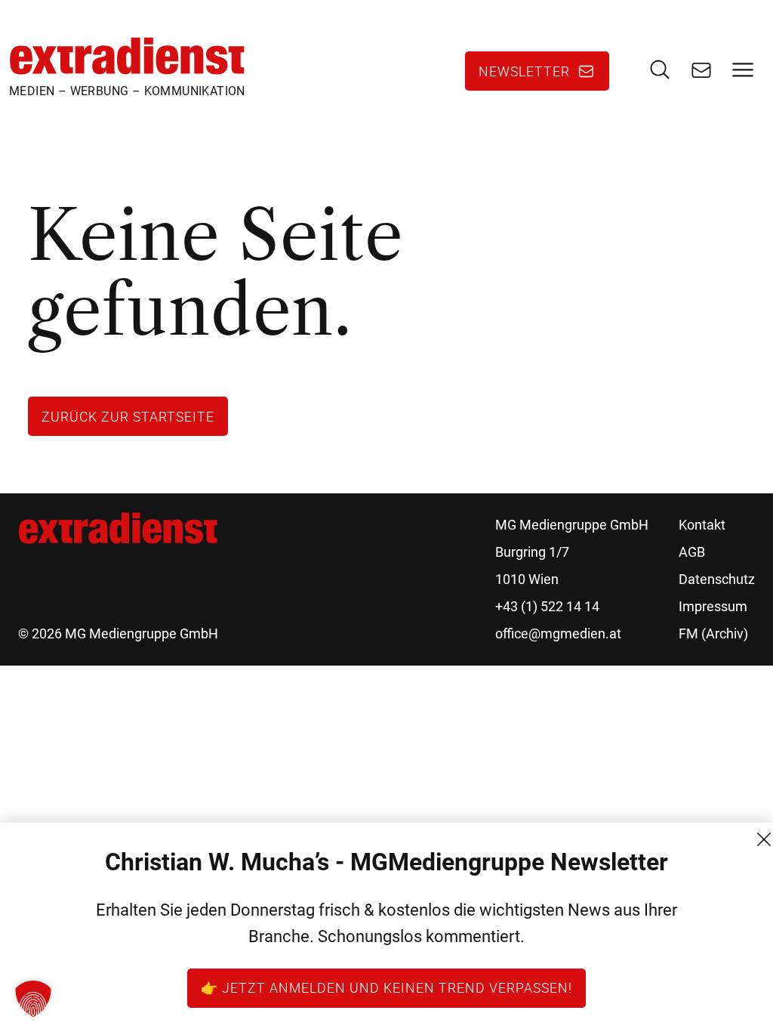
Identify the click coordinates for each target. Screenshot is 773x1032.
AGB (692, 552)
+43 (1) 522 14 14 (547, 606)
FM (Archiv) (713, 633)
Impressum (713, 606)
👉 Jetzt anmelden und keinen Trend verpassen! (386, 987)
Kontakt (702, 525)
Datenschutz (717, 579)
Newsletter (524, 71)
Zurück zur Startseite (128, 416)
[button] (33, 999)
